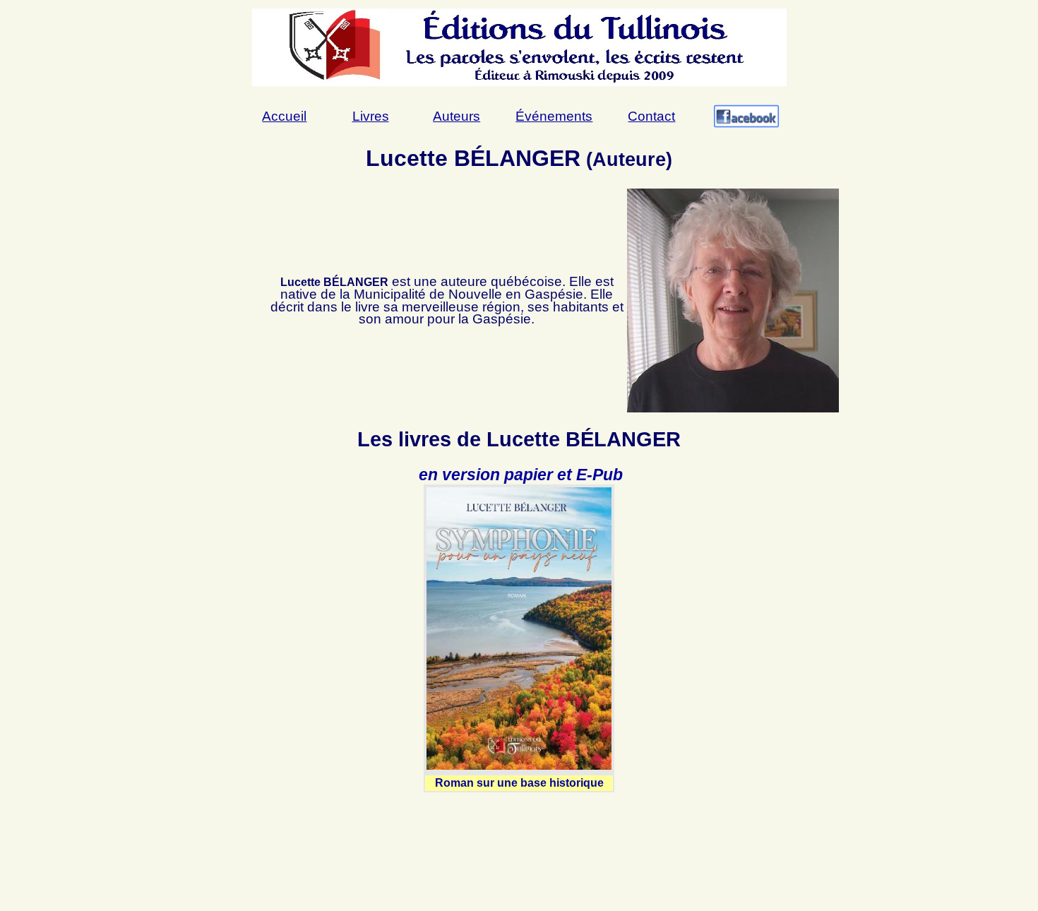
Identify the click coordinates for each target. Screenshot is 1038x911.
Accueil (284, 116)
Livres (370, 116)
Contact (651, 116)
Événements (553, 116)
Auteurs (456, 116)
